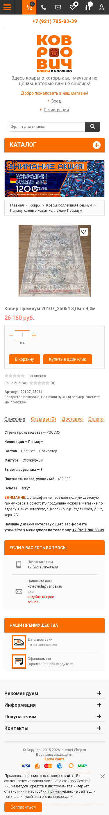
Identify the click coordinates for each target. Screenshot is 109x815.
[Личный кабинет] (101, 7)
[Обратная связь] (58, 7)
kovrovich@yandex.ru (45, 586)
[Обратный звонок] (43, 7)
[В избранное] (83, 232)
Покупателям (20, 716)
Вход (56, 101)
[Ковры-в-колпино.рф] (54, 53)
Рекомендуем (21, 693)
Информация (20, 705)
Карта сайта (54, 759)
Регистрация (56, 109)
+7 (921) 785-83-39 (54, 21)
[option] (54, 178)
